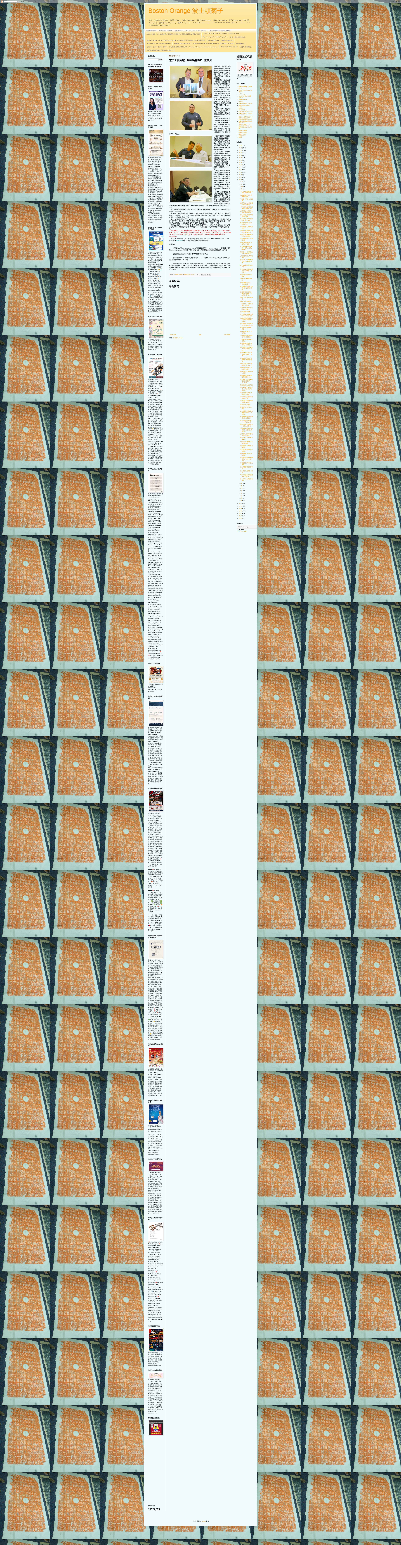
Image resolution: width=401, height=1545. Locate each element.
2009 (240, 508)
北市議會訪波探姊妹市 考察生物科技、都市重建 (246, 412)
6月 (241, 488)
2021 (240, 157)
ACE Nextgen (242, 94)
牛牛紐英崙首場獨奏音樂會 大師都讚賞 (246, 192)
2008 (240, 511)
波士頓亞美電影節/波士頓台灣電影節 (220, 30)
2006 (240, 516)
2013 (240, 177)
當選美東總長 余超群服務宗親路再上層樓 (246, 354)
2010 (240, 506)
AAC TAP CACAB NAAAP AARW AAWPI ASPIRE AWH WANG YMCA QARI (221, 34)
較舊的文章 (227, 335)
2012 (240, 179)
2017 (240, 167)
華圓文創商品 (242, 135)
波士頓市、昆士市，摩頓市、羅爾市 (157, 47)
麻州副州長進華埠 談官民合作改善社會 (246, 344)
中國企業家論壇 (243, 133)
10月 (241, 186)
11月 (241, 184)
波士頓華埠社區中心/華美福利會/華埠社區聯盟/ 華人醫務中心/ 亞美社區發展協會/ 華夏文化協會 (173, 34)
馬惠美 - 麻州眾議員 (246, 47)
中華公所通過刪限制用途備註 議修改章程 (246, 207)
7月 (241, 486)
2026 (240, 145)
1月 (241, 500)
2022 (240, 155)
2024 (240, 150)
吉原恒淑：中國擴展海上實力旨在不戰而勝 (246, 261)
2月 (241, 498)
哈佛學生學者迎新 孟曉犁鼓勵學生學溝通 (246, 359)
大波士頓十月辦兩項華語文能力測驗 (246, 401)
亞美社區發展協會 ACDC (246, 103)
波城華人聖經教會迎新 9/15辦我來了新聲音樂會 (246, 319)
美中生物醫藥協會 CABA (245, 125)
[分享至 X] (206, 275)
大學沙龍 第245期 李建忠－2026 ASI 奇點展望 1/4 (160, 50)
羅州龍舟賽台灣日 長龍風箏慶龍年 (246, 368)
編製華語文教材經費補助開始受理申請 (246, 203)
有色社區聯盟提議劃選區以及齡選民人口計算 (246, 271)
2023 (240, 152)
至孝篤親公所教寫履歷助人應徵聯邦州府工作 (246, 349)
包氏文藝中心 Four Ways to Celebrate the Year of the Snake (191, 30)
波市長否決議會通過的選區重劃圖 (246, 397)
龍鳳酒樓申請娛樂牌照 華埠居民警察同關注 (246, 288)
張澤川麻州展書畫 (245, 312)
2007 (240, 513)
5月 (241, 490)
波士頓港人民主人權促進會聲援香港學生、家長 (246, 381)
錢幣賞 (240, 137)
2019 (240, 162)
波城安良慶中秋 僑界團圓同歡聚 (246, 195)
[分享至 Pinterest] (210, 275)
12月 (241, 181)
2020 (240, 160)
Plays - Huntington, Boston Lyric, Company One (215, 37)
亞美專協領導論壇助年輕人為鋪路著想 (246, 336)
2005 (240, 518)
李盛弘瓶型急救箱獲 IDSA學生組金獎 (245, 421)
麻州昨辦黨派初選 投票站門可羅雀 (246, 393)
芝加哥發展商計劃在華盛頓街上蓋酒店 (246, 417)
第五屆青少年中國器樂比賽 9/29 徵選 (246, 219)
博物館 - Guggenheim (227, 40)
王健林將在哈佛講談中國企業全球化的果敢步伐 (246, 430)
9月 (241, 189)
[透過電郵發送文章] (198, 274)
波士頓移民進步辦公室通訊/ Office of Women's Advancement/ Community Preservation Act (193, 47)
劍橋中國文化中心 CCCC (246, 111)
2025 (240, 148)
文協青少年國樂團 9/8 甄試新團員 (246, 442)
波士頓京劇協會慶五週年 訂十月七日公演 (246, 314)
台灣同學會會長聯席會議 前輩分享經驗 (246, 211)
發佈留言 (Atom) (177, 338)
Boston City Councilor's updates (229, 46)
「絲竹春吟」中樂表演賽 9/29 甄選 (246, 304)
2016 (240, 170)
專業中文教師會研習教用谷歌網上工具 (246, 235)
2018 (240, 165)
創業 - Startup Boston (213, 40)
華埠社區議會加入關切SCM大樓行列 (246, 475)
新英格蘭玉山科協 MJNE (245, 119)
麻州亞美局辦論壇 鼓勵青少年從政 (246, 243)
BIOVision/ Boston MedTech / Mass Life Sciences (206, 43)
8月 (241, 483)
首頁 (200, 335)
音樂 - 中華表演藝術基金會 (237, 37)
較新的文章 (173, 335)
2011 (240, 503)
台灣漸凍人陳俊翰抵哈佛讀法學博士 (246, 434)
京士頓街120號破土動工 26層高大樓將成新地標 (246, 248)
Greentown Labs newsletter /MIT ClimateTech (159, 43)
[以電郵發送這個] (202, 275)
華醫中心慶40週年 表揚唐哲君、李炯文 (246, 364)
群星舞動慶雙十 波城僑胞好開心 (246, 223)
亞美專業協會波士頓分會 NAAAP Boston (245, 114)
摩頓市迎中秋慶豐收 (245, 301)
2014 (240, 174)
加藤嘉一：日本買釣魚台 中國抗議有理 (246, 252)
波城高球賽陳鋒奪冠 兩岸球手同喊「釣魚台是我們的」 (246, 293)
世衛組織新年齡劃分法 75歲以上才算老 (246, 425)
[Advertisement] (155, 1470)
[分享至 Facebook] (208, 275)
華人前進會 (242, 109)
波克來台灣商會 (243, 130)
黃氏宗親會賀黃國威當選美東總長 (246, 215)
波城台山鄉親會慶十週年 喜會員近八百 (246, 231)
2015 (240, 172)
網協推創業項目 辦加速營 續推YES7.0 (246, 376)
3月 (241, 495)
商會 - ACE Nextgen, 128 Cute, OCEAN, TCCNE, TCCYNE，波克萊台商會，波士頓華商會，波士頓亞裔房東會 (176, 40)
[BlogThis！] (204, 275)
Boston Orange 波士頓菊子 (185, 10)
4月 (241, 493)
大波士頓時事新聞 (151, 30)
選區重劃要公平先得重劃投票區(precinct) (246, 324)
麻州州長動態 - (240, 43)
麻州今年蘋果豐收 (245, 404)
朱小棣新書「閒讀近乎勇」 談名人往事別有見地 (246, 389)
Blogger (204, 1521)
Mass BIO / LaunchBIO (227, 43)
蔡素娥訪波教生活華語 (246, 385)
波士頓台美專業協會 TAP (245, 117)
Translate (243, 531)
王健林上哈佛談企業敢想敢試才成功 (246, 308)
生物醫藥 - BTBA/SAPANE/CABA (182, 43)
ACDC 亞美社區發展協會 (165, 30)
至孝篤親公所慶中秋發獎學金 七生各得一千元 (246, 459)
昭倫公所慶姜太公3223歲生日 (245, 283)
